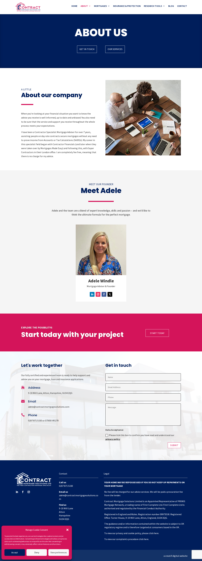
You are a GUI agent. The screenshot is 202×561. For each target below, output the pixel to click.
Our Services (115, 49)
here (156, 533)
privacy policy (112, 439)
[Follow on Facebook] (104, 294)
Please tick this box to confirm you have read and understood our (139, 437)
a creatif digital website (176, 555)
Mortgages (100, 6)
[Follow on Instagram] (98, 294)
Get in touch (86, 49)
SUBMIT (174, 445)
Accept (14, 552)
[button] (67, 529)
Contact (182, 6)
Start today (157, 333)
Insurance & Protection (127, 6)
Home (74, 6)
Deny (36, 552)
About (84, 6)
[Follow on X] (110, 294)
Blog (171, 6)
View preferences (58, 552)
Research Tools (153, 6)
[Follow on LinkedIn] (92, 294)
